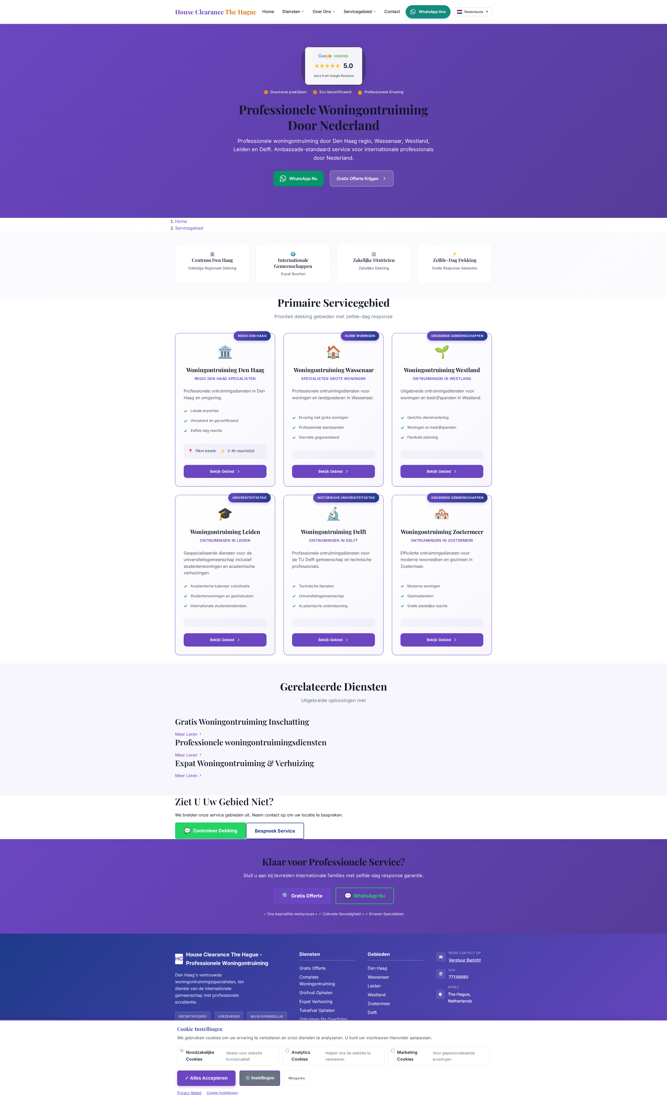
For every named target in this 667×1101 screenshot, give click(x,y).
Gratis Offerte (312, 968)
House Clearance (215, 12)
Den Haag (377, 968)
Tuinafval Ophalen (317, 1010)
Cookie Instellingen (222, 1093)
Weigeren (296, 1078)
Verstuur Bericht (465, 960)
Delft (372, 1012)
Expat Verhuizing (315, 1001)
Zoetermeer (379, 1003)
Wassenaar (378, 977)
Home (268, 11)
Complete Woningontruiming (317, 980)
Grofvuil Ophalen (315, 992)
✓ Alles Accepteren (206, 1078)
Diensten (291, 11)
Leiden (374, 985)
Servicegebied (358, 11)
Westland (377, 994)
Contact (392, 11)
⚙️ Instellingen (259, 1078)
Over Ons (322, 11)
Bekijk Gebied (222, 471)
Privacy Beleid (189, 1093)
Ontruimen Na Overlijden (323, 1019)
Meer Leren (187, 734)
